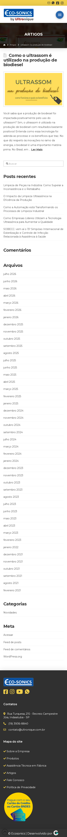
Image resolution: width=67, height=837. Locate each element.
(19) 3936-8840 (18, 723)
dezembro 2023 (13, 468)
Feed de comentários (16, 649)
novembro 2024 (13, 417)
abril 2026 (9, 295)
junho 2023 (10, 511)
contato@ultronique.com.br (26, 729)
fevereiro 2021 (12, 590)
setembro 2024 (13, 432)
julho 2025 (9, 360)
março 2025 (10, 389)
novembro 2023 (13, 475)
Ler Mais (37, 149)
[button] (60, 15)
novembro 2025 (13, 331)
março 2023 (10, 532)
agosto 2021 (11, 583)
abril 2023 (9, 525)
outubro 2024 (11, 425)
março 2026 (10, 302)
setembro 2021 (12, 575)
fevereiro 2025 (12, 396)
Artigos (11, 773)
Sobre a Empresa (17, 751)
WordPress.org (12, 656)
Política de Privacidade (21, 787)
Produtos (12, 758)
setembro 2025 (12, 345)
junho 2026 (10, 281)
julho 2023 (9, 504)
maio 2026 (9, 288)
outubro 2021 (11, 568)
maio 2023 (9, 518)
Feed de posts (12, 642)
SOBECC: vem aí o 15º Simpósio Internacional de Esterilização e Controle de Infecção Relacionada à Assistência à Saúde (33, 232)
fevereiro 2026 (12, 310)
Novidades (10, 612)
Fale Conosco (15, 780)
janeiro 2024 (11, 460)
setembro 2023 (13, 489)
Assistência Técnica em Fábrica (26, 765)
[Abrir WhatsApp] (58, 828)
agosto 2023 (11, 496)
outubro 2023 (11, 482)
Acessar (8, 635)
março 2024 (10, 446)
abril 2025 (9, 381)
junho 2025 (10, 367)
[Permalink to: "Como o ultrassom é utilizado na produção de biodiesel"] (33, 89)
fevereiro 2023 (12, 540)
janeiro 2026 (10, 317)
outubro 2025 (11, 338)
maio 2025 (9, 374)
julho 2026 (9, 274)
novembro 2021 (13, 561)
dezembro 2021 (13, 554)
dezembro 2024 (13, 410)
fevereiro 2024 (12, 453)
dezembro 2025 (13, 324)
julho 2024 (9, 439)
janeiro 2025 (10, 403)
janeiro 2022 (10, 547)
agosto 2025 (11, 353)
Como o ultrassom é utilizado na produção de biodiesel (30, 60)
